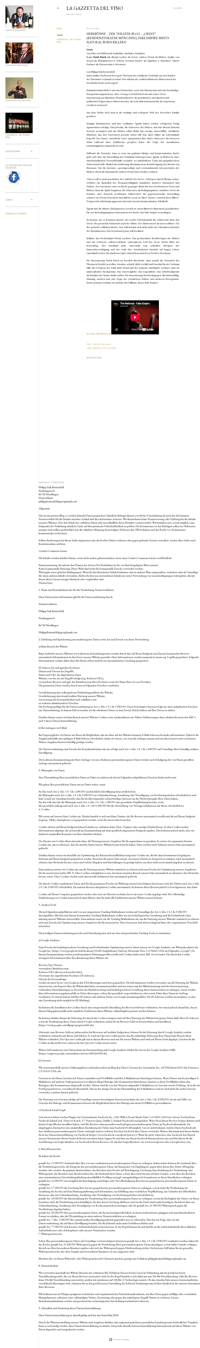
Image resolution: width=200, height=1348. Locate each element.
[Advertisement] (133, 448)
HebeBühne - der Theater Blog (104, 348)
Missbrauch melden (16, 213)
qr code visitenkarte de (99, 333)
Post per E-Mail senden (102, 344)
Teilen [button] (59, 28)
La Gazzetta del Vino (94, 8)
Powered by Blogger (121, 1339)
